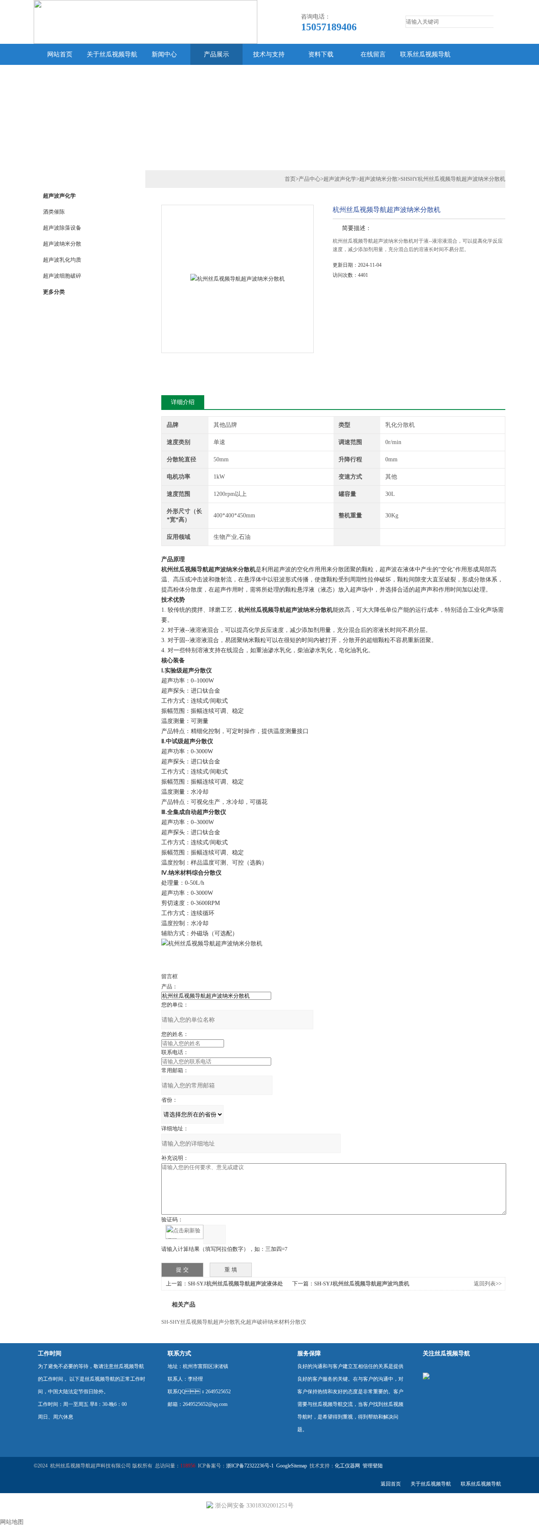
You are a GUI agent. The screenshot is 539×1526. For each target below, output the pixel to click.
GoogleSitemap (291, 1466)
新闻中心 (164, 54)
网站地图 (12, 1522)
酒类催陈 (54, 212)
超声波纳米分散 (62, 244)
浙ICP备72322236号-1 (250, 1466)
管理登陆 (373, 1466)
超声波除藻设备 (62, 228)
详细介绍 (183, 402)
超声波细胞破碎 (62, 276)
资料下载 (321, 54)
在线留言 (373, 54)
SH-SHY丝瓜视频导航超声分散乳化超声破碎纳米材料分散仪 (233, 1322)
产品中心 (309, 179)
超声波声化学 (59, 196)
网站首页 (59, 54)
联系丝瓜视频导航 (425, 54)
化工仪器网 (347, 1466)
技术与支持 (269, 54)
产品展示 (216, 54)
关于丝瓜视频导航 (112, 54)
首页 (290, 179)
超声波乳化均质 (62, 260)
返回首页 (391, 1484)
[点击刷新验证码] (184, 1232)
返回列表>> (488, 1283)
